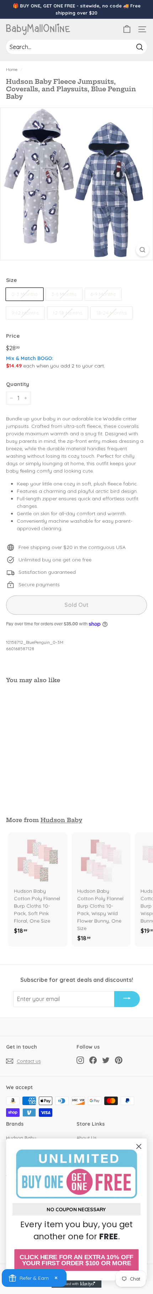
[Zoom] (142, 249)
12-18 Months (68, 313)
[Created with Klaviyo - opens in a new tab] (76, 1284)
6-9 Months (103, 294)
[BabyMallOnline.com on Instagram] (80, 1060)
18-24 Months (111, 313)
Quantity (17, 384)
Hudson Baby (61, 819)
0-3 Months (24, 294)
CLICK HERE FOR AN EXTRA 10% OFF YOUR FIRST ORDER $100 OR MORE (76, 1260)
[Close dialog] (138, 1146)
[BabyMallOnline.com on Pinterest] (118, 1060)
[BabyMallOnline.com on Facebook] (93, 1060)
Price (13, 335)
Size (11, 280)
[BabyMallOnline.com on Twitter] (106, 1060)
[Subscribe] (127, 999)
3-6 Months (64, 294)
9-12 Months (25, 313)
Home (11, 69)
